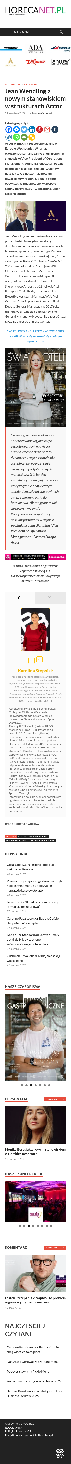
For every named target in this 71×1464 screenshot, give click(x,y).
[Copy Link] (31, 137)
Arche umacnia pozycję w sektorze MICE (34, 1381)
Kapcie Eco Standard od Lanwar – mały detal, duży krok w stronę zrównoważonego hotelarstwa (33, 939)
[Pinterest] (39, 129)
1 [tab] (22, 1085)
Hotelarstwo (13, 84)
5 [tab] (40, 1085)
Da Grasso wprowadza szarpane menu (33, 1361)
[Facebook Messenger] (16, 129)
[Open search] (61, 32)
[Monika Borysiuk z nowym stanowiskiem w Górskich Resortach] (35, 1125)
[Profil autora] (20, 598)
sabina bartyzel (16, 840)
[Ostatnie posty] (50, 598)
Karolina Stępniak (42, 112)
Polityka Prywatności (18, 1431)
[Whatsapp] (16, 137)
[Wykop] (8, 137)
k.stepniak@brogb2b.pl (40, 701)
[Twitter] (24, 129)
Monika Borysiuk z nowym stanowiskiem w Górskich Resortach (35, 1151)
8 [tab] (51, 1226)
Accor (22, 836)
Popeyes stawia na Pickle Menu (28, 1371)
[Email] (24, 137)
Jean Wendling (38, 836)
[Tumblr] (54, 129)
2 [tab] (26, 1085)
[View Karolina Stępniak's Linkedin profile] (31, 661)
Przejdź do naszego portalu (29, 1435)
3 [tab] (31, 1085)
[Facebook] (8, 129)
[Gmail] (47, 129)
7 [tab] (49, 1085)
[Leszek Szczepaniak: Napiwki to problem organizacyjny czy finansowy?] (35, 1273)
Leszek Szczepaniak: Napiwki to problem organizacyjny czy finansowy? (35, 1300)
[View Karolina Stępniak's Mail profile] (39, 659)
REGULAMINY (14, 1427)
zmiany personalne (42, 840)
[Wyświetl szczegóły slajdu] (35, 1037)
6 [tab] (45, 1085)
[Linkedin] (31, 129)
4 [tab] (36, 1085)
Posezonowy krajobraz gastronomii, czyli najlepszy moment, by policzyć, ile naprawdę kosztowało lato (34, 885)
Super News (30, 84)
